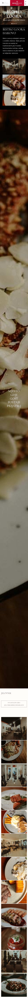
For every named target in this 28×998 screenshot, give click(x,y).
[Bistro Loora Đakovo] (4, 3)
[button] (13, 23)
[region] (14, 15)
